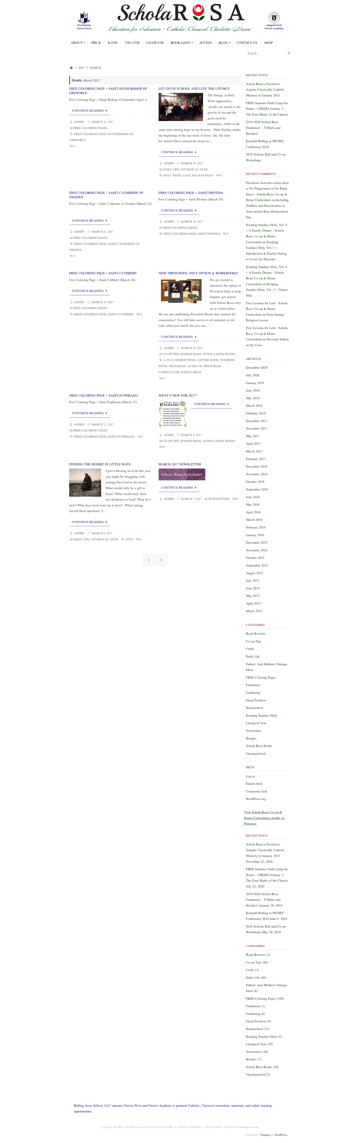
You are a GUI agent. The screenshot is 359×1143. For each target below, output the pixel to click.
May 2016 (253, 504)
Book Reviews (256, 633)
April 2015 (253, 603)
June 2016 (253, 497)
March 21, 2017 (103, 231)
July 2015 (252, 580)
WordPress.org (256, 798)
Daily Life (171, 169)
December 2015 (256, 542)
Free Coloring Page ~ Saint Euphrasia (103, 395)
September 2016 (257, 489)
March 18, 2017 (192, 348)
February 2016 (256, 527)
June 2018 (253, 390)
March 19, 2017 (192, 221)
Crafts (250, 648)
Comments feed (256, 791)
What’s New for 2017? (178, 395)
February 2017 (256, 459)
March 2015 (254, 611)
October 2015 (255, 557)
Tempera (265, 1135)
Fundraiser (253, 685)
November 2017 (256, 428)
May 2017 (253, 436)
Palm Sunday (203, 175)
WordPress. (281, 1135)
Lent (187, 175)
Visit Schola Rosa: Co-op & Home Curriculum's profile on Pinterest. (264, 818)
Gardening (253, 692)
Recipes (251, 738)
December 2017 (256, 421)
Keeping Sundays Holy (261, 715)
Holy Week (172, 175)
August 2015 (254, 573)
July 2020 (252, 375)
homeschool (185, 360)
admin (79, 122)
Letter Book (208, 360)
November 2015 (256, 550)
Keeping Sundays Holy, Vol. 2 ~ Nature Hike (267, 290)
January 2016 (255, 535)
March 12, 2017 (103, 424)
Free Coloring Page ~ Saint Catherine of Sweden (106, 194)
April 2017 (253, 443)
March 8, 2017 (102, 533)
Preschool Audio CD (185, 366)
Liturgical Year (194, 169)
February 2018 (256, 413)
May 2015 (253, 595)
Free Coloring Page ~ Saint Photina (191, 192)
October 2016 (255, 481)
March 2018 (254, 405)
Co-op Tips (171, 354)
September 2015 (257, 565)
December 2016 (256, 466)
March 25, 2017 (192, 163)
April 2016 (253, 512)
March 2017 (254, 451)
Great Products (256, 700)
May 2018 (253, 398)
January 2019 (255, 383)
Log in (250, 776)
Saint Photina (209, 234)
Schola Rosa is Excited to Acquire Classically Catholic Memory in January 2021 (265, 89)
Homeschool (191, 354)
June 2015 (253, 588)
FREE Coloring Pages (90, 128)
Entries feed (254, 783)
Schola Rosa (190, 372)
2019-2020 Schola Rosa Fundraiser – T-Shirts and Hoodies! (263, 127)
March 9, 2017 (191, 435)
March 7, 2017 (191, 499)
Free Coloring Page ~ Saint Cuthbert (103, 273)
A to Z (168, 360)
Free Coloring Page (90, 134)
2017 (81, 68)
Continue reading (88, 110)
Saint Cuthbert (121, 314)
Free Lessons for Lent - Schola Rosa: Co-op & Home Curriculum (267, 309)
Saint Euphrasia (121, 436)
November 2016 (256, 474)
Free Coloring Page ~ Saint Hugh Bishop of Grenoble (108, 90)
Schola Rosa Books (219, 354)
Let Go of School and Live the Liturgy (194, 88)
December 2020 (256, 367)
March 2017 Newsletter (180, 464)
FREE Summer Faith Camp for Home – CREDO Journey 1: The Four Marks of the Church (267, 109)
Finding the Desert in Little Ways (100, 464)
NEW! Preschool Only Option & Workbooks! (198, 273)
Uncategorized (255, 753)
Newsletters (219, 499)
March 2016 (254, 519)
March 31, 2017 (103, 122)
